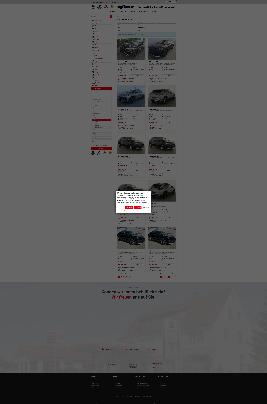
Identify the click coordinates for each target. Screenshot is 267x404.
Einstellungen (146, 207)
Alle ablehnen (138, 207)
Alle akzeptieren (129, 207)
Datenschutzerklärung (122, 210)
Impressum (132, 210)
